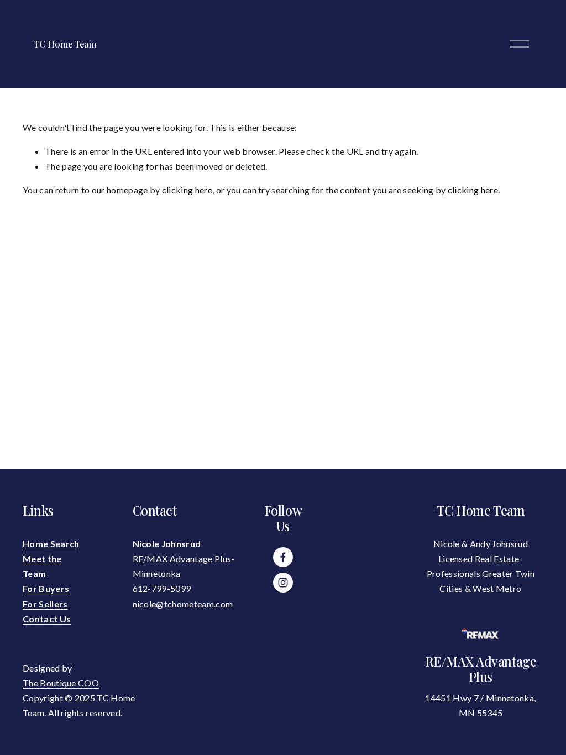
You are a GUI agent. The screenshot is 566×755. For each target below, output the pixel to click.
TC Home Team (65, 44)
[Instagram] (283, 583)
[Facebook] (283, 557)
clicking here (187, 190)
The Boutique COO (61, 683)
